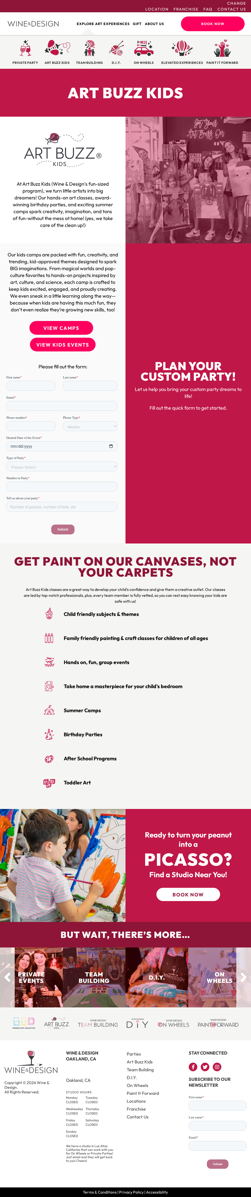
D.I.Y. (132, 1077)
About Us (154, 24)
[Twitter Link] (205, 1067)
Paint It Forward (143, 1093)
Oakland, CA (78, 1080)
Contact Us (231, 9)
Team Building (140, 1069)
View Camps (61, 328)
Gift (137, 24)
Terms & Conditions (100, 1192)
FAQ (208, 9)
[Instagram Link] (217, 1067)
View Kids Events (62, 345)
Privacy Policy (131, 1192)
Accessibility (157, 1192)
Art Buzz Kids (140, 1062)
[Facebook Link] (193, 1067)
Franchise (186, 9)
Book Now (213, 24)
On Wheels (137, 1085)
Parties (134, 1054)
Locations (136, 1101)
